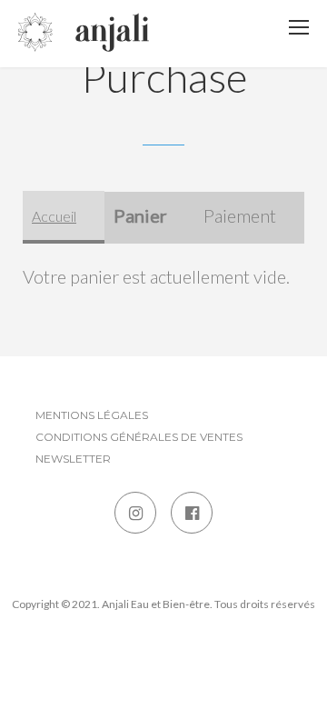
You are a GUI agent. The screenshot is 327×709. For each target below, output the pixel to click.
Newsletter (73, 458)
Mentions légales (91, 415)
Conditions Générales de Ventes (139, 437)
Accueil (54, 216)
